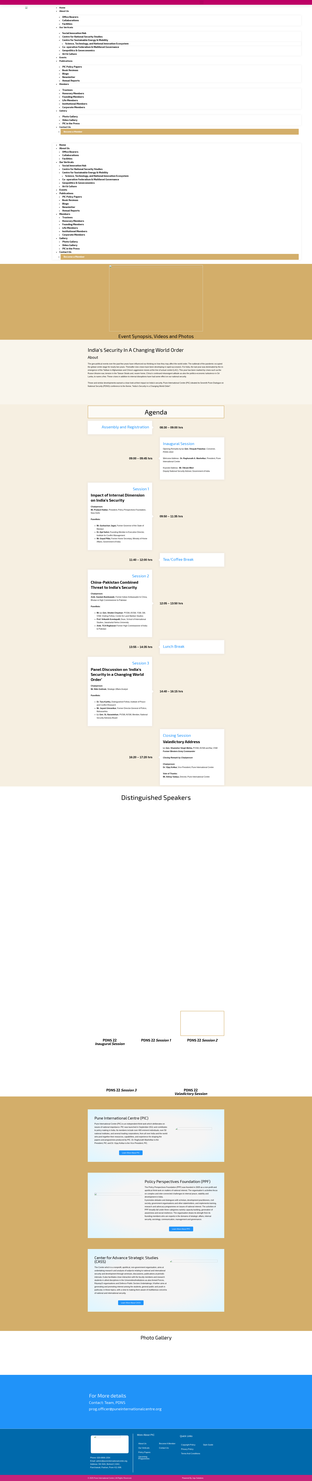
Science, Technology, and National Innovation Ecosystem (97, 43)
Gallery (63, 110)
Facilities (67, 23)
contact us (164, 1448)
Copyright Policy (188, 1445)
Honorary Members (73, 93)
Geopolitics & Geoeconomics (78, 50)
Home (62, 7)
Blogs (65, 73)
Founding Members (73, 96)
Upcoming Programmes (143, 1458)
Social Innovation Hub (74, 33)
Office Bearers (70, 16)
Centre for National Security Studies (82, 36)
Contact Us (65, 127)
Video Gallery (69, 120)
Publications (65, 61)
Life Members (70, 100)
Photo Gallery (70, 116)
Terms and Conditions (190, 1454)
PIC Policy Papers (72, 66)
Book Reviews (70, 70)
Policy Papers (144, 1452)
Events (62, 57)
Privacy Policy (187, 1449)
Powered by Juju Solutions (192, 1478)
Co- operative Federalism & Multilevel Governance (90, 47)
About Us (64, 11)
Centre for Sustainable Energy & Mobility (85, 40)
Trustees (67, 89)
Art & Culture (69, 53)
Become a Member (73, 131)
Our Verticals (66, 27)
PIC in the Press (71, 123)
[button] (202, 2)
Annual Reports (71, 80)
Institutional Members (74, 103)
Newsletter (68, 77)
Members (64, 84)
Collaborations (70, 20)
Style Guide (208, 1445)
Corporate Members (73, 107)
